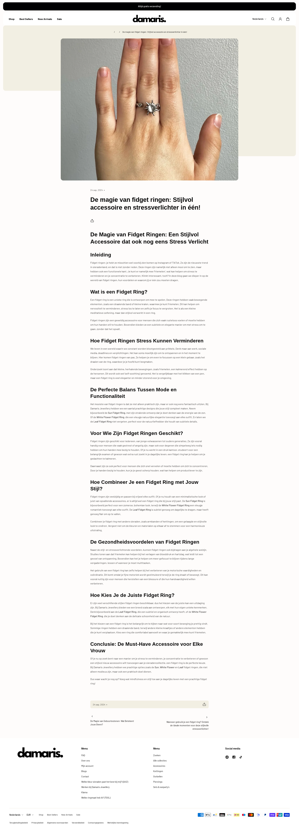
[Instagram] (227, 757)
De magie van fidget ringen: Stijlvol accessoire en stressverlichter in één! (154, 32)
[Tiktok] (240, 757)
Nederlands (14, 814)
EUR (29, 814)
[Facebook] (233, 757)
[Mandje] (288, 19)
